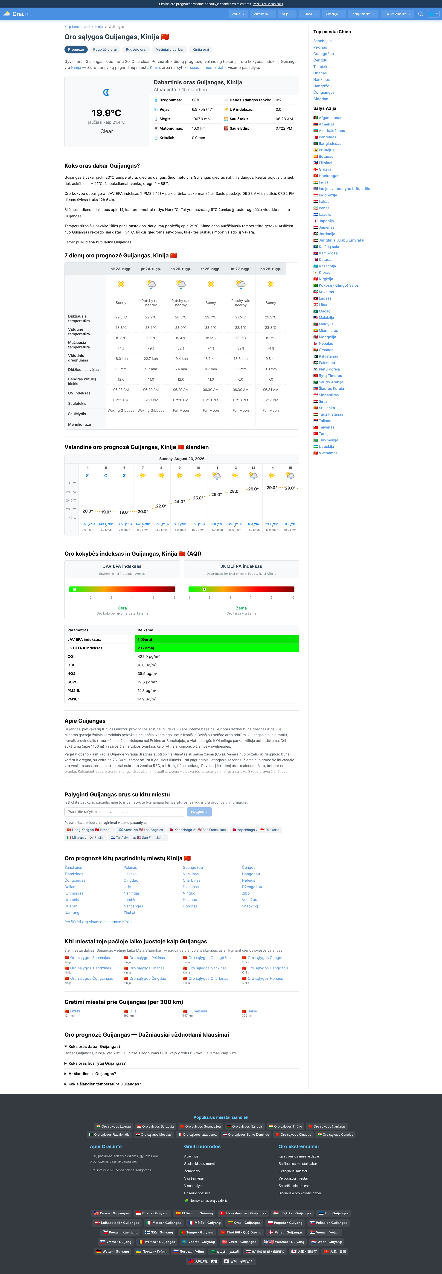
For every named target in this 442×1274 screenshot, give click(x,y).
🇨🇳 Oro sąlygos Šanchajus (87, 959)
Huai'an (70, 906)
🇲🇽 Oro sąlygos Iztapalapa (197, 1134)
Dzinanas (191, 886)
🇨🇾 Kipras (321, 272)
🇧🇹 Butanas (323, 156)
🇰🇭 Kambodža (325, 253)
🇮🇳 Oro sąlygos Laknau (113, 1126)
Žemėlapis (192, 1171)
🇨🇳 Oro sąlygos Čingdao (145, 980)
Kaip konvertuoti (77, 27)
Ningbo (189, 893)
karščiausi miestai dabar (206, 67)
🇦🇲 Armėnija (323, 124)
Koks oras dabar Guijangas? (95, 1046)
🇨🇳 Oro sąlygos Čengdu (262, 959)
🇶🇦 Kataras (322, 259)
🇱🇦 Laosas (322, 298)
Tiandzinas (73, 874)
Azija (287, 14)
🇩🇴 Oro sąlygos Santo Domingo (246, 1134)
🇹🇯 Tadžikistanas (328, 414)
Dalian (69, 886)
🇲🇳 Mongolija (324, 337)
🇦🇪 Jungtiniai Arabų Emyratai (338, 240)
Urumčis (71, 899)
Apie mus (191, 1156)
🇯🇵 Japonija (323, 221)
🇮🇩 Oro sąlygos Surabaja (155, 1126)
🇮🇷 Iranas (321, 208)
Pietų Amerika (363, 14)
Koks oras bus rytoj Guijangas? (97, 1063)
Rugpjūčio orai (105, 49)
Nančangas (133, 906)
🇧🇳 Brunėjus (323, 150)
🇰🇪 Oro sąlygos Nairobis (245, 1126)
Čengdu (249, 867)
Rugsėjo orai (136, 49)
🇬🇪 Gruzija (322, 169)
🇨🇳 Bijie (130, 1013)
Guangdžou (193, 867)
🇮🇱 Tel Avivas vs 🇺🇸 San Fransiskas (138, 838)
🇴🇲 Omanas (323, 349)
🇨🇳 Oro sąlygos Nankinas (205, 970)
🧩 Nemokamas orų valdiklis (206, 1200)
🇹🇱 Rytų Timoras (327, 375)
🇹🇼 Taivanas (323, 427)
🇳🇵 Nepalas (323, 343)
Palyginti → (199, 812)
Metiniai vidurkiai (169, 49)
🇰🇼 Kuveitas (323, 291)
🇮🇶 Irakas (321, 201)
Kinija (99, 27)
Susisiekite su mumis (200, 1164)
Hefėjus (248, 880)
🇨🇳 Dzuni (72, 1013)
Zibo (246, 893)
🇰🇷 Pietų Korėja (326, 369)
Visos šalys (193, 1186)
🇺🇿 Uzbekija (323, 446)
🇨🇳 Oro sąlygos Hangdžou (265, 970)
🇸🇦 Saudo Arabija (328, 382)
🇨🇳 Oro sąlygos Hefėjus (262, 980)
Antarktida (263, 14)
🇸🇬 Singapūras (326, 395)
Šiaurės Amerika (397, 14)
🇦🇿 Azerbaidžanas (329, 130)
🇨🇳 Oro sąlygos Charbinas (205, 980)
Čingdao (131, 880)
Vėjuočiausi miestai (293, 1178)
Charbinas (191, 880)
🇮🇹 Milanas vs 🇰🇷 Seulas (86, 838)
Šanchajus (73, 867)
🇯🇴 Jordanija (324, 233)
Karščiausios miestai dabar (299, 1156)
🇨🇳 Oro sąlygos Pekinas (144, 959)
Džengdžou (252, 886)
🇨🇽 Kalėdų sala (326, 246)
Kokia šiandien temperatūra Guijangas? (105, 1084)
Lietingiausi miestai (293, 1171)
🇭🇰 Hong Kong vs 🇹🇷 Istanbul (89, 830)
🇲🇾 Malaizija (323, 317)
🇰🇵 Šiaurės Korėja (328, 388)
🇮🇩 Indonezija (325, 195)
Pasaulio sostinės (197, 1193)
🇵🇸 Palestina (324, 362)
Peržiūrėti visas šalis (268, 4)
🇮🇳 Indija (320, 182)
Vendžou (249, 899)
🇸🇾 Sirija (320, 401)
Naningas (132, 893)
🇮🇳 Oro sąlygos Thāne (285, 1126)
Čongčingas (74, 880)
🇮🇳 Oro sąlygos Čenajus (335, 1134)
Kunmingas (73, 893)
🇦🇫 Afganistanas (327, 117)
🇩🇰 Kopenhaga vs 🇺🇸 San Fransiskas (197, 830)
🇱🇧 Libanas (323, 304)
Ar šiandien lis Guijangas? (92, 1073)
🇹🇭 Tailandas (324, 420)
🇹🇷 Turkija (322, 433)
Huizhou (190, 899)
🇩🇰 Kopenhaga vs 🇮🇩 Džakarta (255, 830)
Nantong (71, 912)
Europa (309, 14)
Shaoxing (250, 906)
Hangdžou (251, 874)
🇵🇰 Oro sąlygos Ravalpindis (109, 1134)
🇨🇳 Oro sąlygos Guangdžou (207, 959)
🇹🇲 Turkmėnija (325, 440)
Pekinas (130, 867)
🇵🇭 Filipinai (322, 162)
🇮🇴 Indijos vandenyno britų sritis (341, 188)
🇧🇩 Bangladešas (327, 143)
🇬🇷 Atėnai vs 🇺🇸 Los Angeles (141, 830)
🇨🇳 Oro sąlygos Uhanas (144, 970)
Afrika (238, 14)
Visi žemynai (194, 1178)
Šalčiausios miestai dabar (298, 1164)
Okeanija (334, 14)
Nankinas (191, 874)
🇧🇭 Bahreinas (324, 137)
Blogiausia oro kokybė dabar (300, 1193)
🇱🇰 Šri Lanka (324, 407)
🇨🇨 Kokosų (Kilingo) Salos (336, 285)
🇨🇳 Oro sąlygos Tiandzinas (87, 970)
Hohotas (190, 906)
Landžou (131, 899)
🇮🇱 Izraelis (322, 214)
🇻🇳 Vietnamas (325, 453)
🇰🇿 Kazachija (324, 266)
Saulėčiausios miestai (295, 1186)
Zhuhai (129, 912)
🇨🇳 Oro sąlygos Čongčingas (88, 980)
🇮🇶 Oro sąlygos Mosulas (154, 1134)
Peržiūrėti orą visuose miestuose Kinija (98, 921)
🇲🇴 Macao (322, 311)
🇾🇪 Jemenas (324, 227)
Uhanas (130, 874)
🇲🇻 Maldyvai (323, 324)
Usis (127, 886)
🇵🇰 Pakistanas (325, 356)
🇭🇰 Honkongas (326, 175)
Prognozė (76, 49)
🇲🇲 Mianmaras (325, 330)
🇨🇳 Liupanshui (195, 1013)
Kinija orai (201, 49)
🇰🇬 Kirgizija (323, 279)
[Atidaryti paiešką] (420, 14)
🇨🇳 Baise (249, 1013)
